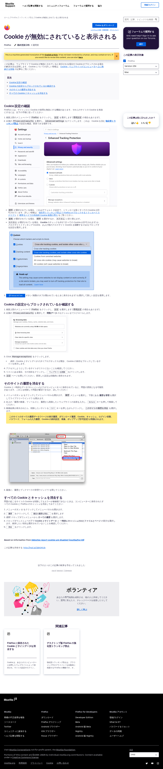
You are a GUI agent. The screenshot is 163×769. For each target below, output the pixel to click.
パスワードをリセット (120, 726)
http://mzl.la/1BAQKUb (34, 547)
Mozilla (10, 700)
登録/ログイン (150, 5)
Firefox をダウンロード (104, 25)
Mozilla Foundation (65, 750)
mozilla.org (9, 763)
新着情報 (105, 30)
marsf (54, 571)
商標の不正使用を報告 (14, 717)
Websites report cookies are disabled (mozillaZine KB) (57, 540)
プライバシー (114, 30)
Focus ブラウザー (49, 736)
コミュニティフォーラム (58, 6)
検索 (156, 19)
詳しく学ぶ (82, 609)
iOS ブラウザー (48, 731)
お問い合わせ (63, 763)
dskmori (60, 571)
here (81, 57)
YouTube (152, 763)
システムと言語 (96, 30)
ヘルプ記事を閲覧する (32, 6)
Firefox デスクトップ (51, 722)
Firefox (14, 17)
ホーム (6, 17)
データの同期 (116, 731)
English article (51, 55)
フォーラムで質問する (83, 6)
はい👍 (135, 123)
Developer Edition (84, 717)
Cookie (49, 763)
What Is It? (115, 722)
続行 (141, 44)
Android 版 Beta (83, 726)
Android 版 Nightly (84, 736)
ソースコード (10, 722)
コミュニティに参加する (15, 731)
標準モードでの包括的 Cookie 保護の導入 (38, 215)
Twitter (7, 726)
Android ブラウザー (50, 726)
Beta (77, 722)
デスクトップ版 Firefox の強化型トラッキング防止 (61, 645)
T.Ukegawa (68, 571)
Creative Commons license (25, 757)
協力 (100, 6)
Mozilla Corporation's (19, 750)
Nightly (79, 731)
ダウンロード (47, 717)
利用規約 (23, 763)
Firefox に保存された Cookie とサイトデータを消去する (21, 646)
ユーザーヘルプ (117, 736)
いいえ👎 (146, 123)
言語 (131, 750)
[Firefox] (7, 27)
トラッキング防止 (26, 17)
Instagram (158, 763)
